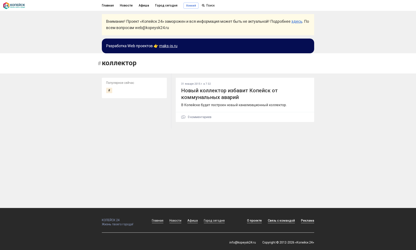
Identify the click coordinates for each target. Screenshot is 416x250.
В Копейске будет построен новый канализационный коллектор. (234, 105)
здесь (296, 21)
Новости (126, 5)
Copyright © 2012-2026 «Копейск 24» (288, 242)
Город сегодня (166, 5)
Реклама (307, 220)
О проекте (254, 220)
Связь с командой (281, 220)
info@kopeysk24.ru (242, 242)
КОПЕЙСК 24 (111, 220)
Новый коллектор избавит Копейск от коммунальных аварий (229, 94)
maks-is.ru (168, 46)
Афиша (144, 5)
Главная (108, 5)
